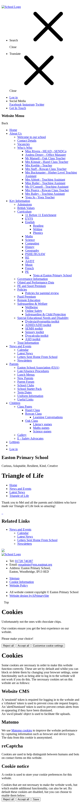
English (30, 222)
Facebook (15, 104)
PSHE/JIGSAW (35, 254)
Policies (22, 289)
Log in (13, 97)
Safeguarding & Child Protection (45, 314)
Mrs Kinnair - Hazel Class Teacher (46, 162)
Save (36, 799)
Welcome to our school (31, 137)
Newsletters (24, 360)
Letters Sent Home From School (37, 357)
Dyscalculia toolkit (36, 335)
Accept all (23, 645)
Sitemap (14, 578)
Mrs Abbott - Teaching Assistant (45, 179)
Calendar (23, 349)
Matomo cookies (21, 730)
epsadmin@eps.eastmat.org (35, 564)
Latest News (25, 353)
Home (13, 130)
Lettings (14, 442)
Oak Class (31, 420)
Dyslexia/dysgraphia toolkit (42, 321)
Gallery (22, 435)
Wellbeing (31, 307)
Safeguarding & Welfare (32, 303)
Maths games (41, 427)
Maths (29, 236)
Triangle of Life (19, 495)
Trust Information (28, 342)
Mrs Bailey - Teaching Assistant (45, 193)
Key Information (19, 201)
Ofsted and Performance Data (35, 282)
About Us (15, 133)
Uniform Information (30, 396)
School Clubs (25, 385)
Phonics (38, 232)
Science (30, 240)
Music (29, 264)
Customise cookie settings (48, 645)
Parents (13, 364)
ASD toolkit (32, 339)
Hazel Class (32, 410)
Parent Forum (25, 381)
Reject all (8, 645)
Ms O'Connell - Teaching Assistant (46, 186)
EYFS (29, 218)
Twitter (39, 104)
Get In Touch (17, 108)
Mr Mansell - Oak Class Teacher (45, 158)
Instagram (28, 104)
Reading (38, 225)
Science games (42, 431)
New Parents (25, 378)
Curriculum (24, 211)
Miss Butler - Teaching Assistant (45, 183)
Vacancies (23, 144)
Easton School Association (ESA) (38, 367)
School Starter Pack (29, 388)
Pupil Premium (26, 296)
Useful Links (25, 399)
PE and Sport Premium (31, 286)
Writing (37, 229)
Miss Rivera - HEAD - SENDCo (45, 151)
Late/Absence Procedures (33, 371)
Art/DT (29, 261)
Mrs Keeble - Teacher (38, 165)
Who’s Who (24, 147)
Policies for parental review (42, 293)
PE (27, 271)
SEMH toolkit (34, 328)
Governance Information (32, 279)
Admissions (24, 204)
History (29, 247)
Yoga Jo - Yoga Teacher (40, 197)
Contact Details (26, 140)
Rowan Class (33, 413)
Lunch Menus (26, 374)
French (29, 268)
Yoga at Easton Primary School (52, 275)
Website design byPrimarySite (29, 595)
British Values (26, 208)
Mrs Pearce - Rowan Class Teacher (47, 190)
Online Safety (33, 310)
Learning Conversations (48, 417)
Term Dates (24, 392)
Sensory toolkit (34, 332)
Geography (32, 250)
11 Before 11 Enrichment (40, 215)
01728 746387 (24, 561)
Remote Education (28, 300)
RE (27, 257)
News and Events (20, 346)
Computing (32, 243)
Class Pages (24, 406)
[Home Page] (11, 6)
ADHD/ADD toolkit (38, 325)
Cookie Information (21, 582)
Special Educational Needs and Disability (43, 318)
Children (14, 403)
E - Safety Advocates (30, 438)
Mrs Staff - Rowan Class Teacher (45, 169)
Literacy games (42, 424)
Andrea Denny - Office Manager (45, 154)
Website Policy (18, 585)
